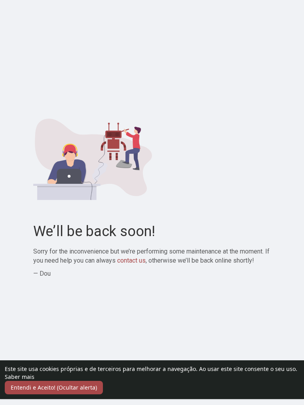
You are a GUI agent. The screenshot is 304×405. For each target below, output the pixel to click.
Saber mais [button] (19, 376)
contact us (131, 260)
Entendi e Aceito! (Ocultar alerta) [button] (54, 387)
